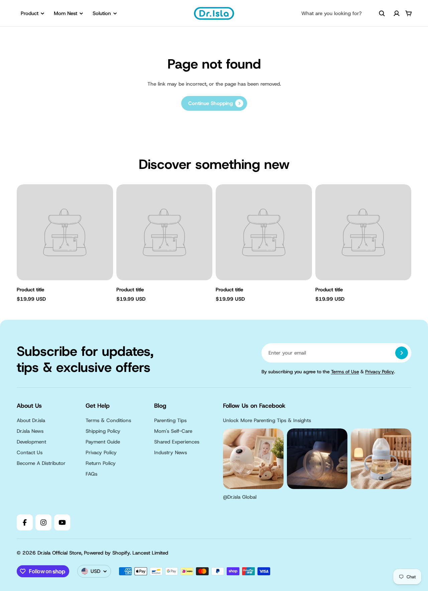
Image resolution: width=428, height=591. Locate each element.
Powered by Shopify (107, 553)
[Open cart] (409, 13)
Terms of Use (345, 372)
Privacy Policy (379, 372)
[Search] (381, 13)
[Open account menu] (397, 13)
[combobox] (343, 13)
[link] (214, 103)
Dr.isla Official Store (59, 553)
